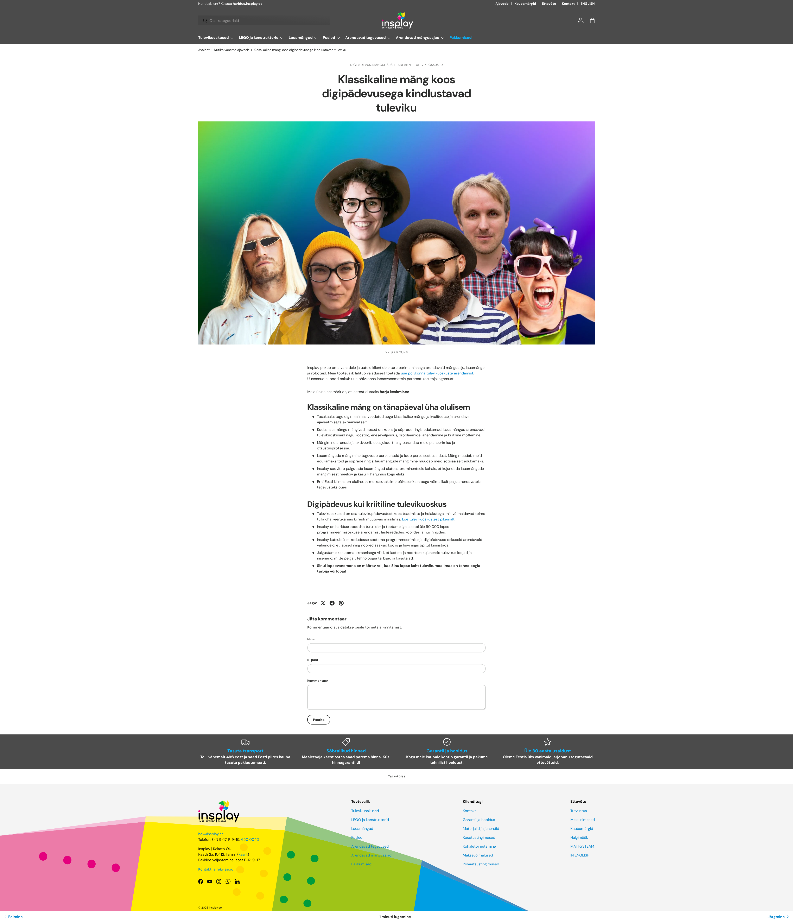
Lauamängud (301, 37)
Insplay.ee (215, 907)
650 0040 (250, 839)
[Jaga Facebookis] (332, 603)
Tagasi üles (396, 776)
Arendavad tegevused (365, 37)
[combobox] (264, 21)
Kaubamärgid (525, 3)
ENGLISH (588, 3)
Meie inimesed (582, 819)
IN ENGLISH (579, 855)
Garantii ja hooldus (479, 819)
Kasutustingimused (479, 837)
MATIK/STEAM (582, 846)
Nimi (311, 639)
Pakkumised (461, 37)
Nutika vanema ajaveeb (231, 50)
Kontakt (568, 3)
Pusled (329, 37)
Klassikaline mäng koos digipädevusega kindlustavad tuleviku (300, 50)
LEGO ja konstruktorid (259, 37)
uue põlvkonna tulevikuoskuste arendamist (437, 373)
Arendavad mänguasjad (417, 37)
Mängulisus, (383, 65)
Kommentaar (317, 680)
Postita (318, 719)
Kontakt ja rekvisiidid (215, 869)
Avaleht (204, 50)
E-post (312, 660)
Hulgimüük (579, 837)
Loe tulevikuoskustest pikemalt (428, 519)
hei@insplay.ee (211, 834)
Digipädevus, (361, 65)
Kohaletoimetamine (479, 846)
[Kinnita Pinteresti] (341, 603)
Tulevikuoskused (213, 37)
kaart (243, 854)
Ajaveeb (502, 3)
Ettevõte (549, 3)
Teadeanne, (404, 65)
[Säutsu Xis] (323, 603)
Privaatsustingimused (481, 864)
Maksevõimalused (478, 855)
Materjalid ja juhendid (481, 828)
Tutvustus (578, 810)
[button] (592, 20)
